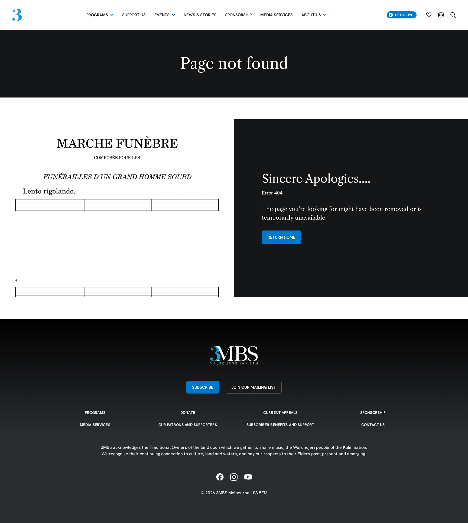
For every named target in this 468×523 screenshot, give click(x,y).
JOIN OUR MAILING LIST (253, 387)
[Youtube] (248, 477)
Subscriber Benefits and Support (280, 424)
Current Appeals (280, 412)
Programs (97, 14)
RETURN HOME (281, 237)
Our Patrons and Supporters (187, 424)
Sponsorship (373, 412)
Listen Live (404, 15)
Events (162, 14)
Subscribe (202, 387)
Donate (187, 412)
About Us (311, 14)
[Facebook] (220, 477)
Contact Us (373, 424)
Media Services (95, 424)
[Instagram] (234, 477)
